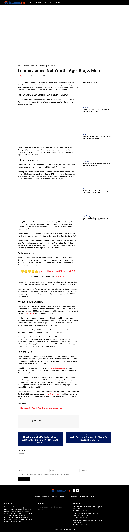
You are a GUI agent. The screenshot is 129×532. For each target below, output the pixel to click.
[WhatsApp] (31, 412)
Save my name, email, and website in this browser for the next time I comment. (45, 474)
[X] (23, 412)
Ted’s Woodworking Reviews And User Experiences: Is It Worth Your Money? (96, 219)
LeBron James (53, 394)
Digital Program (87, 216)
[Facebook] (19, 412)
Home (19, 66)
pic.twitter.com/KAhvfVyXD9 (57, 271)
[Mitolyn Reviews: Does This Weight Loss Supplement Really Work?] (97, 123)
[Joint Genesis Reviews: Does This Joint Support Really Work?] (97, 150)
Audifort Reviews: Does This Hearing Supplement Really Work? (95, 192)
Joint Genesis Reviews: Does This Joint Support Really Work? (96, 164)
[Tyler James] (24, 421)
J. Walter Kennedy (58, 368)
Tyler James (24, 76)
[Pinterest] (27, 412)
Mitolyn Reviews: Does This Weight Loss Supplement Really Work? (97, 137)
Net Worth (25, 66)
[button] (125, 2)
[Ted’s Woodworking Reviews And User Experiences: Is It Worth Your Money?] (97, 205)
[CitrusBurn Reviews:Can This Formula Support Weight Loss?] (97, 96)
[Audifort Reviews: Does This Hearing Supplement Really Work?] (97, 178)
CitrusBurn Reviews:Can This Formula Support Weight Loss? (96, 110)
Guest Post (86, 107)
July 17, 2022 (61, 276)
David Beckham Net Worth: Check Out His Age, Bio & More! (88, 438)
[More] (35, 412)
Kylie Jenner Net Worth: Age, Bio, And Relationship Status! (41, 408)
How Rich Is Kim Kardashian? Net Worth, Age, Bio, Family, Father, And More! (40, 440)
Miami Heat (29, 313)
